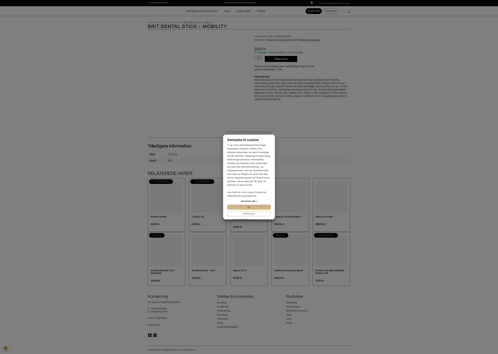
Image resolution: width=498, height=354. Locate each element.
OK (249, 207)
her (254, 195)
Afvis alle (249, 213)
